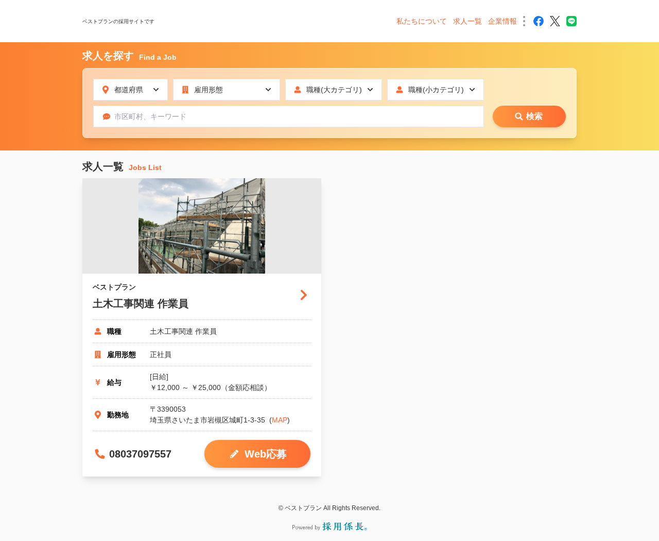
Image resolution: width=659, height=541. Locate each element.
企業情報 (502, 21)
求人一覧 (467, 21)
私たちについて (421, 21)
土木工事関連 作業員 (140, 303)
